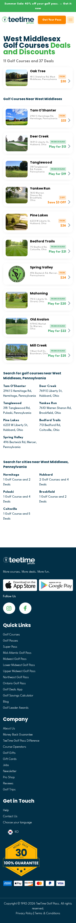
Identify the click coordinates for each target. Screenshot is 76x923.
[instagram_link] (25, 608)
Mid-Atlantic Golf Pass (17, 653)
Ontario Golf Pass (14, 683)
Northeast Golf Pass (16, 677)
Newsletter (9, 771)
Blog (6, 701)
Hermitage (11, 474)
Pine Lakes (11, 420)
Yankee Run (48, 403)
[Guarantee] (38, 857)
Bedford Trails (50, 420)
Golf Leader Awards (16, 707)
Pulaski (8, 492)
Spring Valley (13, 437)
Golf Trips (9, 789)
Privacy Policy (24, 913)
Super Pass (10, 646)
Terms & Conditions (47, 913)
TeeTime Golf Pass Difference (21, 740)
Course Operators (14, 747)
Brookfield (47, 492)
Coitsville (10, 509)
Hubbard (46, 474)
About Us (9, 728)
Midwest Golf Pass (15, 659)
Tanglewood (12, 403)
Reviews (8, 783)
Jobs (6, 765)
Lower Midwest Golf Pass (19, 665)
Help (6, 810)
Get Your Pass (51, 20)
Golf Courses (11, 634)
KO (17, 832)
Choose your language (17, 822)
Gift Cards (10, 759)
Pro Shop (9, 777)
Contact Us (10, 816)
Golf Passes (10, 640)
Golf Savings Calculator (18, 695)
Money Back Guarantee (18, 734)
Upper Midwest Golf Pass (19, 671)
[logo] (38, 562)
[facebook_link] (9, 608)
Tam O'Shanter (14, 386)
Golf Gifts (9, 753)
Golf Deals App (12, 689)
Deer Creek (47, 386)
